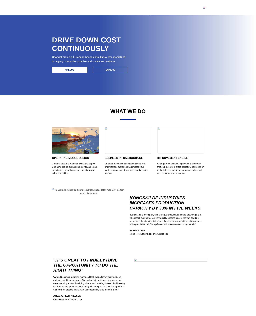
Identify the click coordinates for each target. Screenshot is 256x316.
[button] (69, 70)
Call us (69, 70)
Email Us (110, 70)
